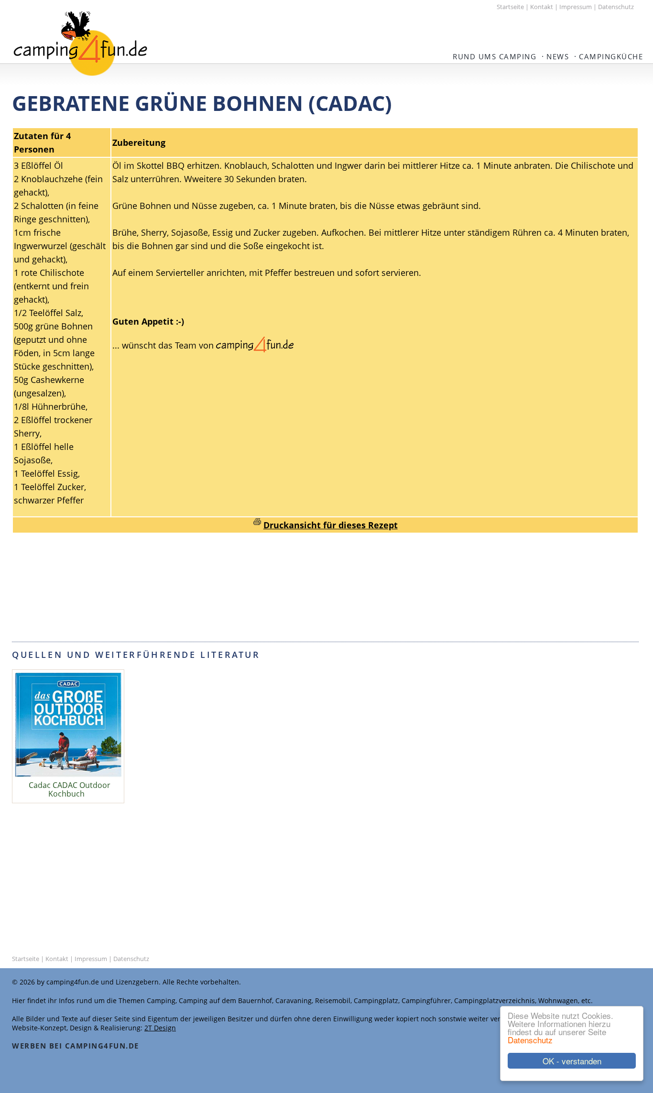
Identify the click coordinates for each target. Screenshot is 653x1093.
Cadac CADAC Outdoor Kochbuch (69, 789)
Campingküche (611, 56)
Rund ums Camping (494, 56)
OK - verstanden (572, 1061)
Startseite (510, 6)
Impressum (575, 6)
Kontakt (541, 6)
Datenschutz (530, 1040)
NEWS (557, 56)
